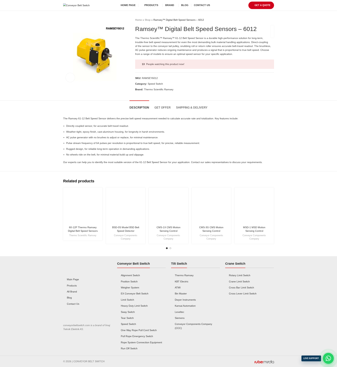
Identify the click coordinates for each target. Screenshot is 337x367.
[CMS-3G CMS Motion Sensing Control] (211, 207)
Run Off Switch (129, 348)
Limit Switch (127, 299)
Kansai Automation (185, 305)
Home (138, 19)
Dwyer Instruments (185, 299)
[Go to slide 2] (170, 248)
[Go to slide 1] (167, 248)
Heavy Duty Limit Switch (134, 305)
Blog (69, 297)
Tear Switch (127, 318)
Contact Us (73, 303)
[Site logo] (76, 5)
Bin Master (181, 293)
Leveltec (179, 312)
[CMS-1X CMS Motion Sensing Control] (168, 207)
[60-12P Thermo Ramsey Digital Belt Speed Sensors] (83, 207)
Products (72, 285)
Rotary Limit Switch (239, 275)
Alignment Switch (130, 275)
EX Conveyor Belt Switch (134, 293)
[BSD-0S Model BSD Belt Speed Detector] (126, 207)
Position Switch (129, 281)
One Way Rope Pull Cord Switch (139, 330)
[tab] (139, 105)
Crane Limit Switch (239, 281)
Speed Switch (155, 83)
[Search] (215, 5)
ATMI (178, 287)
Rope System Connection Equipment (141, 342)
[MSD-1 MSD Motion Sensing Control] (254, 207)
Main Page (73, 279)
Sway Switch (128, 312)
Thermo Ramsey (184, 275)
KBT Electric (181, 281)
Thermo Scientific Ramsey (158, 89)
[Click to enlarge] (70, 77)
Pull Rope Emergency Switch (137, 336)
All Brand (72, 291)
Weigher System (130, 287)
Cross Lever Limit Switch (243, 293)
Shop (148, 19)
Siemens (180, 318)
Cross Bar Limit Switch (241, 287)
